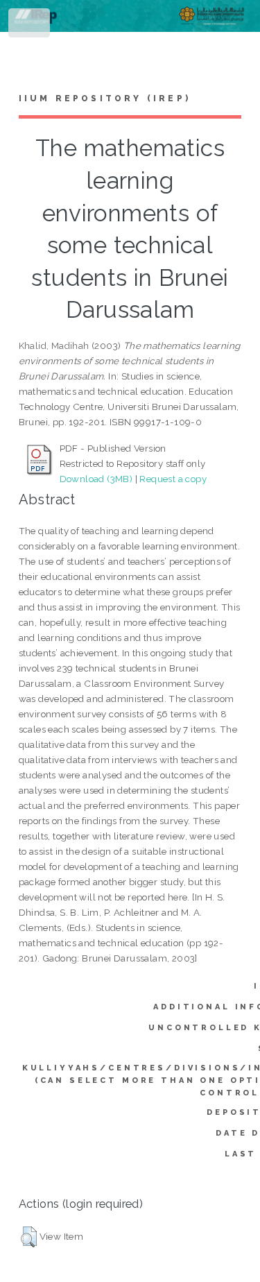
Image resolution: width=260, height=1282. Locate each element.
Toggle (30, 26)
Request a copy (173, 478)
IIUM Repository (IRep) (105, 98)
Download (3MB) (96, 478)
